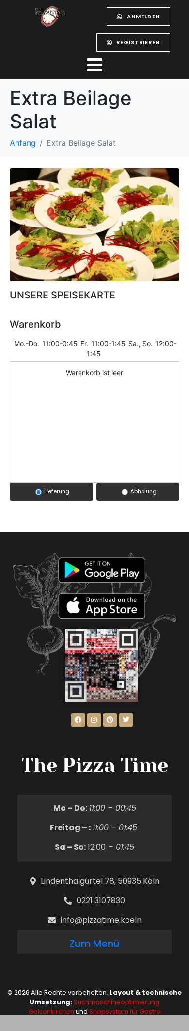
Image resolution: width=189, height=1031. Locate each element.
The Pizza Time (94, 765)
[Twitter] (126, 720)
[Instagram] (94, 720)
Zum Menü (94, 943)
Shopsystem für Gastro (125, 1011)
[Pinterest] (110, 720)
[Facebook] (78, 720)
